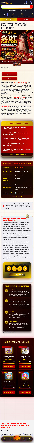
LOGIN (8, 19)
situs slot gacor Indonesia (21, 82)
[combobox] (15, 6)
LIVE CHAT (29, 440)
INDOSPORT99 (5, 106)
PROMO (4, 440)
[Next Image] (32, 47)
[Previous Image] (1, 47)
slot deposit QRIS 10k (19, 97)
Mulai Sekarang (17, 275)
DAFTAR (25, 19)
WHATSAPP (23, 440)
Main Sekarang (9, 366)
